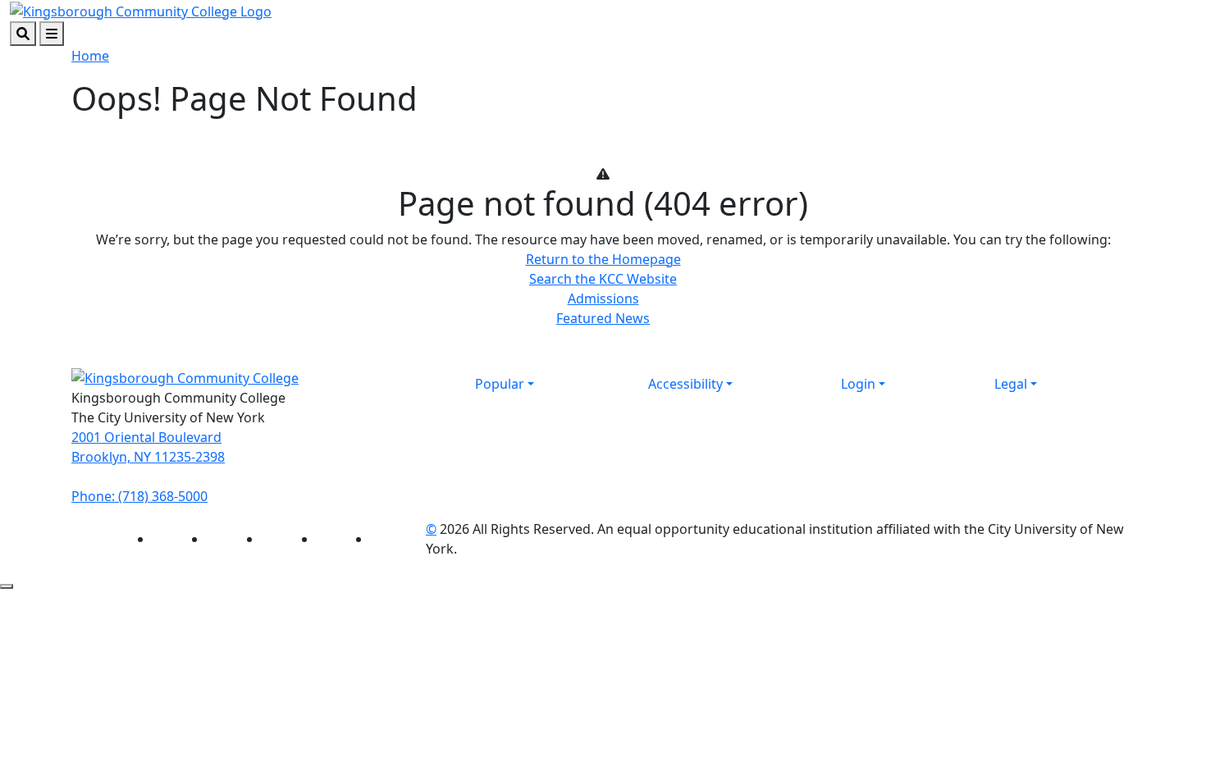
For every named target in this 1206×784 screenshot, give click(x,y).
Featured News (603, 318)
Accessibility (685, 384)
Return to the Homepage (603, 259)
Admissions (603, 298)
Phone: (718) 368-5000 (139, 496)
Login (858, 384)
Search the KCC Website (603, 279)
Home (90, 56)
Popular (499, 384)
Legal (1010, 384)
